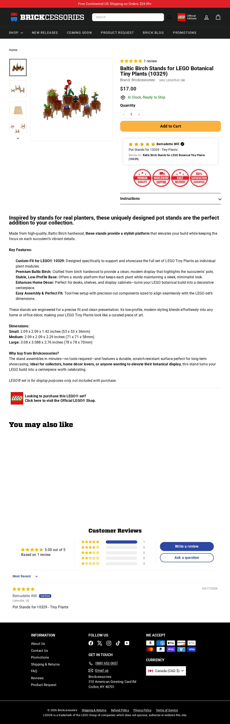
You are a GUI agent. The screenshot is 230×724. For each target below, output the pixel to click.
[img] (23, 589)
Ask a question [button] (187, 557)
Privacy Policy (142, 710)
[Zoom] (71, 100)
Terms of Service (167, 710)
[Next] (18, 137)
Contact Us (39, 651)
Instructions (130, 198)
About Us (38, 644)
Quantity (127, 105)
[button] (131, 61)
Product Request (117, 32)
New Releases (45, 32)
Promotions (184, 32)
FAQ (34, 671)
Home (13, 50)
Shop (14, 32)
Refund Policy (120, 710)
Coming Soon (79, 32)
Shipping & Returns (45, 664)
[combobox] (128, 17)
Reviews (37, 678)
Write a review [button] (187, 546)
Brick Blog (153, 32)
